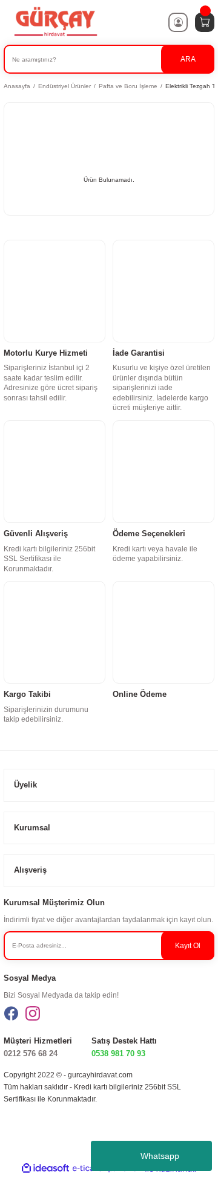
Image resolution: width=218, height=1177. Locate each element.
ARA (188, 59)
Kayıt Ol (187, 945)
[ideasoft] (45, 1168)
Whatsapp (159, 1156)
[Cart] (205, 22)
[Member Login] (178, 22)
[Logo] (55, 22)
